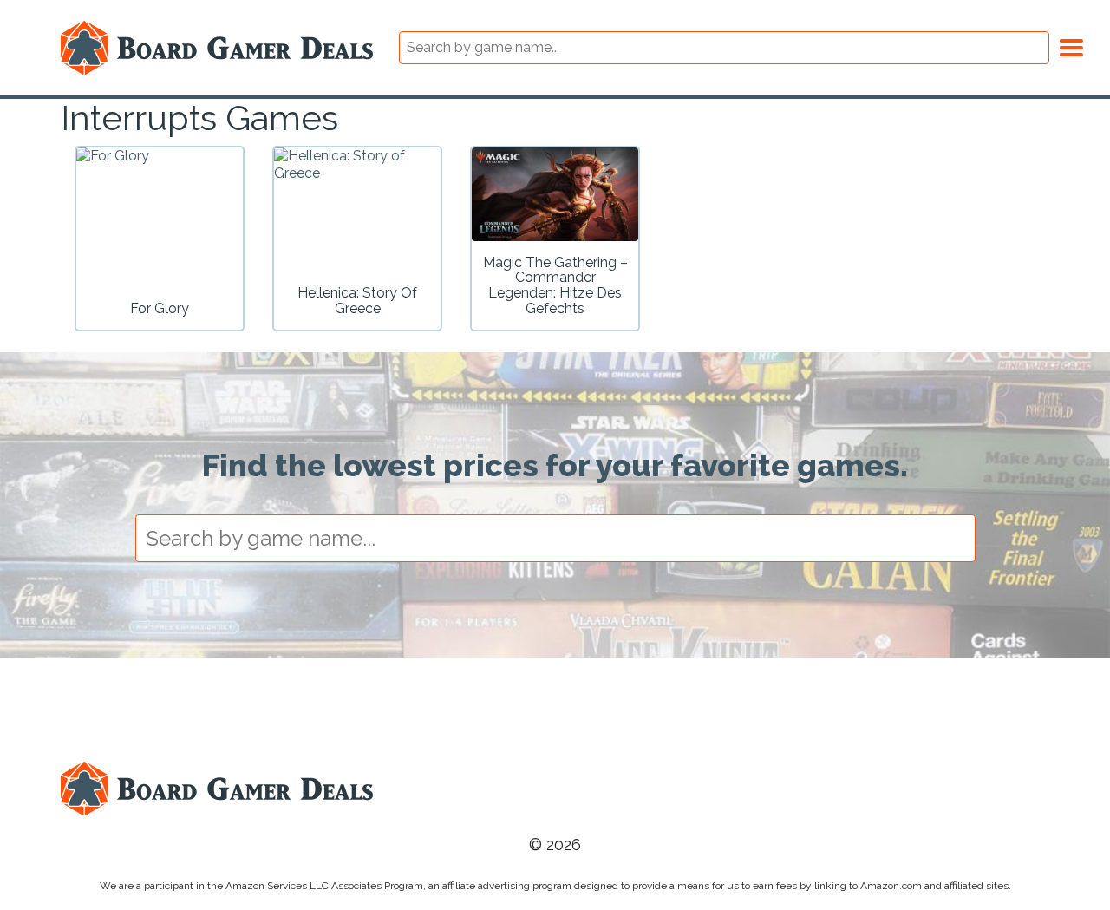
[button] (1071, 45)
